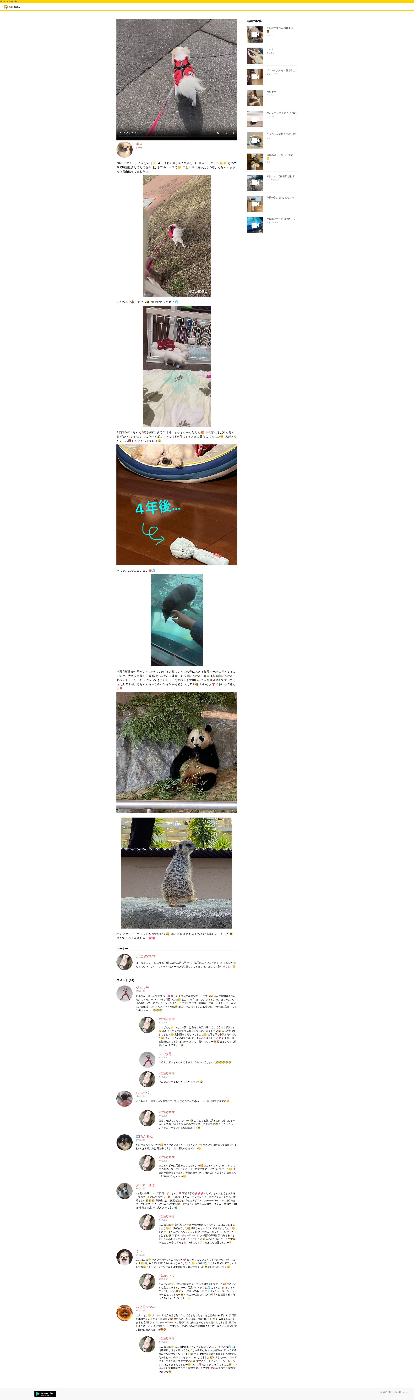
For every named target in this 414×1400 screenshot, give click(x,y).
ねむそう (271, 91)
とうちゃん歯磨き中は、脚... (282, 134)
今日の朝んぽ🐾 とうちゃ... (281, 197)
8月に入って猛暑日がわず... (281, 176)
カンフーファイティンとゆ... (282, 112)
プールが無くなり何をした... (282, 70)
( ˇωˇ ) (270, 49)
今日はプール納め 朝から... (281, 218)
